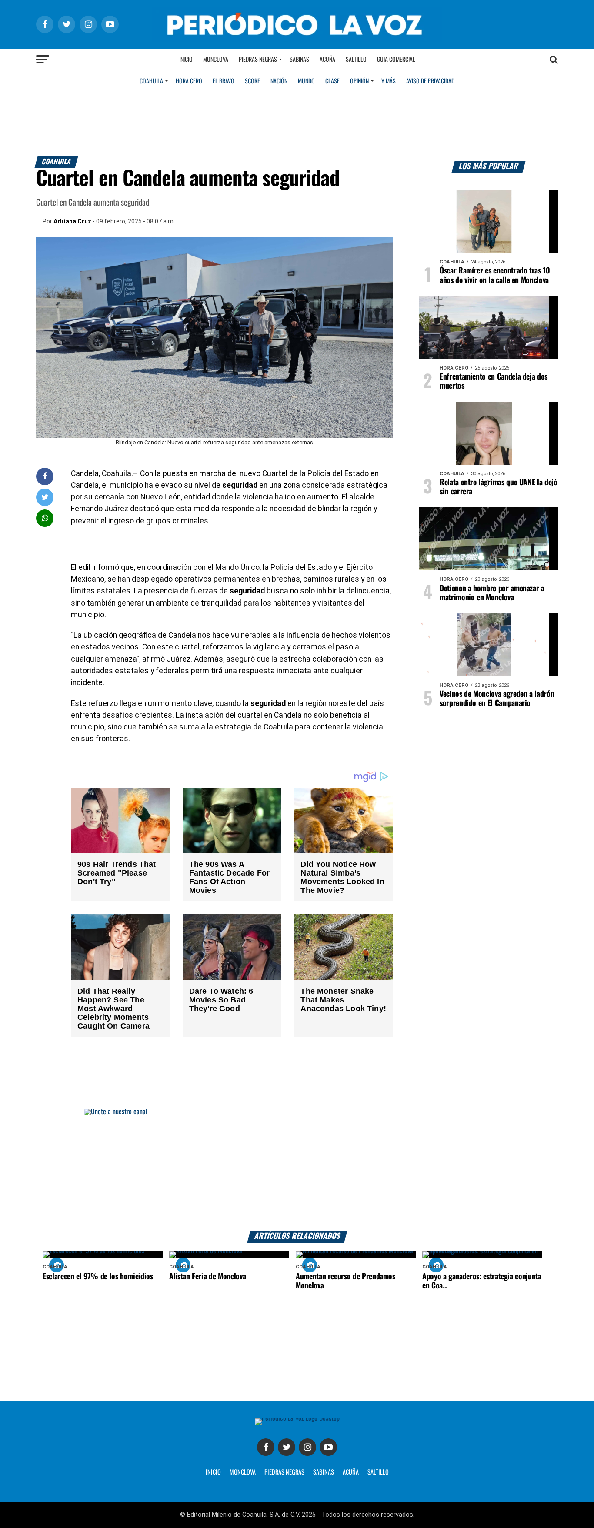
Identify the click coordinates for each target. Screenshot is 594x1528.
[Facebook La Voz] (265, 1447)
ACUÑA (351, 1472)
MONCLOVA (243, 1472)
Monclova (215, 59)
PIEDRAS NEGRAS (284, 1472)
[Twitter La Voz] (286, 1447)
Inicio (186, 59)
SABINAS (323, 1472)
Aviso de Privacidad (430, 81)
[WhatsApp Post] (45, 518)
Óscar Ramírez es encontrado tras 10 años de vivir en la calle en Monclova (495, 275)
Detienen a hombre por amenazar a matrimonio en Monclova (492, 593)
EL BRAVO (223, 81)
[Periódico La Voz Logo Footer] (297, 1418)
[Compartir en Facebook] (45, 476)
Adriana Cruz (72, 221)
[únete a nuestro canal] (297, 1170)
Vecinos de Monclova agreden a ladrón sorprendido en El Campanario (497, 699)
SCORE (252, 81)
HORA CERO (189, 81)
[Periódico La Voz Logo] (297, 39)
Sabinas (299, 59)
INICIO (213, 1472)
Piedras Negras (258, 59)
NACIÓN (278, 81)
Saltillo (356, 59)
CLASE (332, 81)
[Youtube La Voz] (328, 1447)
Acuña (327, 59)
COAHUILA (151, 81)
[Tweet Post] (45, 497)
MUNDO (306, 81)
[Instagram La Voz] (307, 1447)
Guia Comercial (396, 59)
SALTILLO (378, 1472)
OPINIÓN (359, 81)
